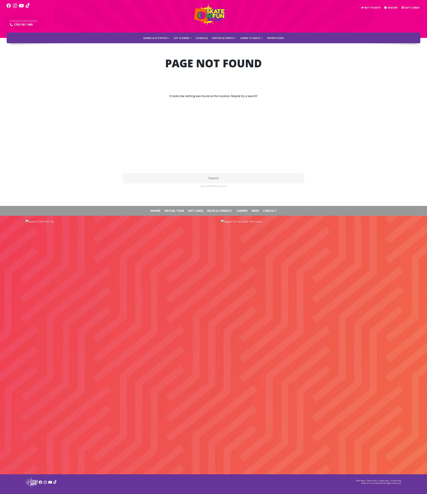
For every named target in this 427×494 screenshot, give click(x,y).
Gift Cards (411, 7)
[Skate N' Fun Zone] (32, 486)
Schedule (202, 38)
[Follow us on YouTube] (21, 8)
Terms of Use (372, 480)
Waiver (392, 7)
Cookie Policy (384, 480)
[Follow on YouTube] (50, 483)
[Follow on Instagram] (45, 483)
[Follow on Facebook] (40, 483)
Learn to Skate (250, 38)
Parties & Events (223, 38)
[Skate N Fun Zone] (211, 14)
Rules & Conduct (219, 211)
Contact (270, 211)
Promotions (275, 38)
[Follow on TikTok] (55, 483)
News (255, 211)
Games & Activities (155, 38)
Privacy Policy (396, 480)
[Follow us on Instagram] (15, 8)
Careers (242, 211)
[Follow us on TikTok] (28, 8)
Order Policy (360, 480)
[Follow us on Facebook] (9, 8)
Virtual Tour (174, 211)
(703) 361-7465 (23, 24)
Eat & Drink (181, 38)
